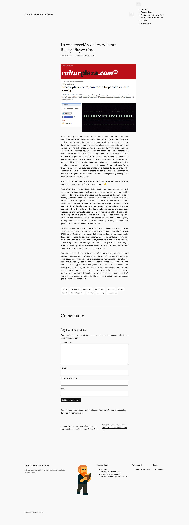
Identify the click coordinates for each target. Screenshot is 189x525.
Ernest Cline (99, 289)
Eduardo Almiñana (83, 55)
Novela (120, 289)
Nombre (64, 368)
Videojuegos (112, 293)
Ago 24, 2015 (66, 55)
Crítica (64, 289)
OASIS (64, 293)
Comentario (66, 342)
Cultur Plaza (75, 289)
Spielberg (100, 293)
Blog (94, 55)
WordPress (39, 512)
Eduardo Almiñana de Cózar (38, 14)
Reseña (90, 293)
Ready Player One (77, 293)
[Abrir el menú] (131, 14)
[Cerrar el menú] (138, 4)
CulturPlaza (87, 289)
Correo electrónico (69, 378)
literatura (111, 289)
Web (62, 389)
